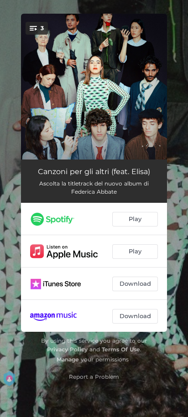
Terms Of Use (121, 349)
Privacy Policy (67, 349)
